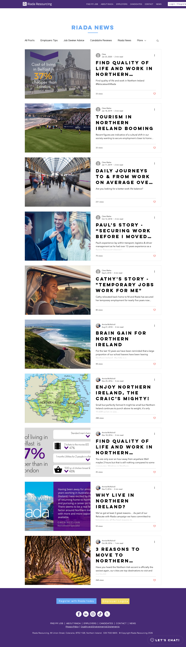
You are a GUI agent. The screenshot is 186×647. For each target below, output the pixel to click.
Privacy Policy (72, 627)
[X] (107, 614)
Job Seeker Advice (74, 40)
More (140, 40)
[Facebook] (79, 614)
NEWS (133, 623)
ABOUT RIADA (73, 623)
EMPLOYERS (90, 623)
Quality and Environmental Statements (100, 627)
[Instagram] (93, 614)
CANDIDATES (106, 623)
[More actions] (155, 55)
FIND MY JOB (56, 623)
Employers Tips (49, 40)
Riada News (124, 40)
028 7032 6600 (110, 633)
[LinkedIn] (86, 614)
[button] (157, 40)
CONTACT (121, 623)
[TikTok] (100, 614)
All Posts (30, 40)
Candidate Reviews (101, 40)
